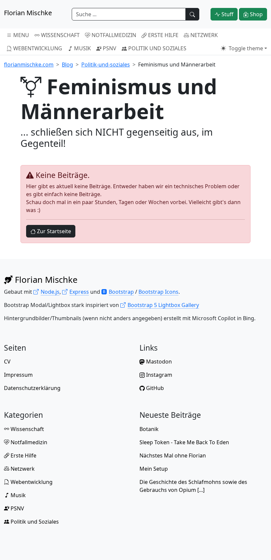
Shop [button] (256, 14)
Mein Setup (153, 468)
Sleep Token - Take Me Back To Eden (184, 442)
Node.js (50, 291)
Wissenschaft (60, 35)
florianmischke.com (29, 64)
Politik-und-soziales (105, 64)
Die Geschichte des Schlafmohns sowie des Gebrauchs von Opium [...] (193, 486)
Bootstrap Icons (158, 291)
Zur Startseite (53, 231)
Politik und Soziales (156, 48)
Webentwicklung (37, 48)
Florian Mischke (45, 279)
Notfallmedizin (113, 35)
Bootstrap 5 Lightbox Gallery (163, 305)
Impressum (18, 374)
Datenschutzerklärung (32, 388)
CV (7, 361)
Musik (82, 48)
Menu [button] (20, 35)
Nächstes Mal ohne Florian (172, 455)
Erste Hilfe (162, 35)
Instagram (158, 374)
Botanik (149, 429)
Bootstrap (121, 291)
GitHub (154, 388)
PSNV (108, 48)
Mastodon (158, 361)
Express (79, 291)
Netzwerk (203, 35)
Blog (67, 64)
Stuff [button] (226, 14)
